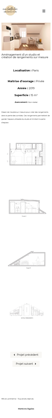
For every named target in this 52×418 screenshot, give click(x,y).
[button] (43, 11)
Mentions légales (26, 409)
